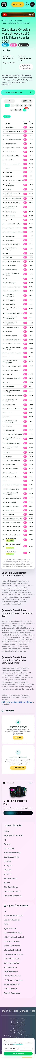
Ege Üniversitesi (10, 928)
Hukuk (6, 831)
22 (30, 105)
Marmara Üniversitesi (13, 933)
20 (21, 105)
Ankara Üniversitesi (12, 958)
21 (25, 105)
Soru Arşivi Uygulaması (18, 1033)
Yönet (26, 1049)
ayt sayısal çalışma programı (18, 1037)
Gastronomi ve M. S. (12, 891)
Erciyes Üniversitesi (12, 984)
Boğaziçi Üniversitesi (12, 920)
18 (12, 105)
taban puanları (18, 1029)
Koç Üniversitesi (10, 967)
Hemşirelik (8, 865)
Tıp (5, 839)
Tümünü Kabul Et (18, 1054)
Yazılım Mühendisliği (12, 852)
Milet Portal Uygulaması (18, 1031)
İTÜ (5, 911)
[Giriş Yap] (27, 4)
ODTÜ (6, 924)
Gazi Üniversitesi (11, 971)
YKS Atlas (18, 21)
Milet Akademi (6, 21)
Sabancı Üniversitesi (12, 976)
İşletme (7, 883)
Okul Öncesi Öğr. (11, 887)
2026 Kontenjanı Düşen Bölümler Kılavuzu (17, 702)
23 (11, 110)
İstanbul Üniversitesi (12, 950)
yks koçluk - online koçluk (18, 1019)
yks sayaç (18, 1027)
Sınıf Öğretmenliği (11, 857)
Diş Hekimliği (9, 848)
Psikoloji (7, 844)
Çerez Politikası (18, 1045)
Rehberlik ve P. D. (11, 878)
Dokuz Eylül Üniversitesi (13, 954)
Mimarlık (7, 870)
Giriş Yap (18, 738)
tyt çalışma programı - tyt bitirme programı (18, 1035)
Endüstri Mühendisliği (12, 895)
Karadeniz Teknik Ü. (12, 941)
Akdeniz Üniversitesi (12, 945)
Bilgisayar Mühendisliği (13, 835)
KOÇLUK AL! (17, 4)
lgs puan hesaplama (18, 1023)
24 (16, 110)
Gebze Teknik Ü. (10, 989)
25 (20, 110)
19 (17, 105)
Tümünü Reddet (10, 1049)
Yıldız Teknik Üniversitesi (14, 937)
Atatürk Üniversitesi (12, 993)
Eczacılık (7, 861)
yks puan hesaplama (18, 1021)
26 (24, 110)
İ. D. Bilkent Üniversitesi (13, 980)
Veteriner (8, 874)
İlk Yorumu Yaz (19, 768)
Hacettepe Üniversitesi (13, 915)
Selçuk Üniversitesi (11, 963)
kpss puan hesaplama (18, 1025)
